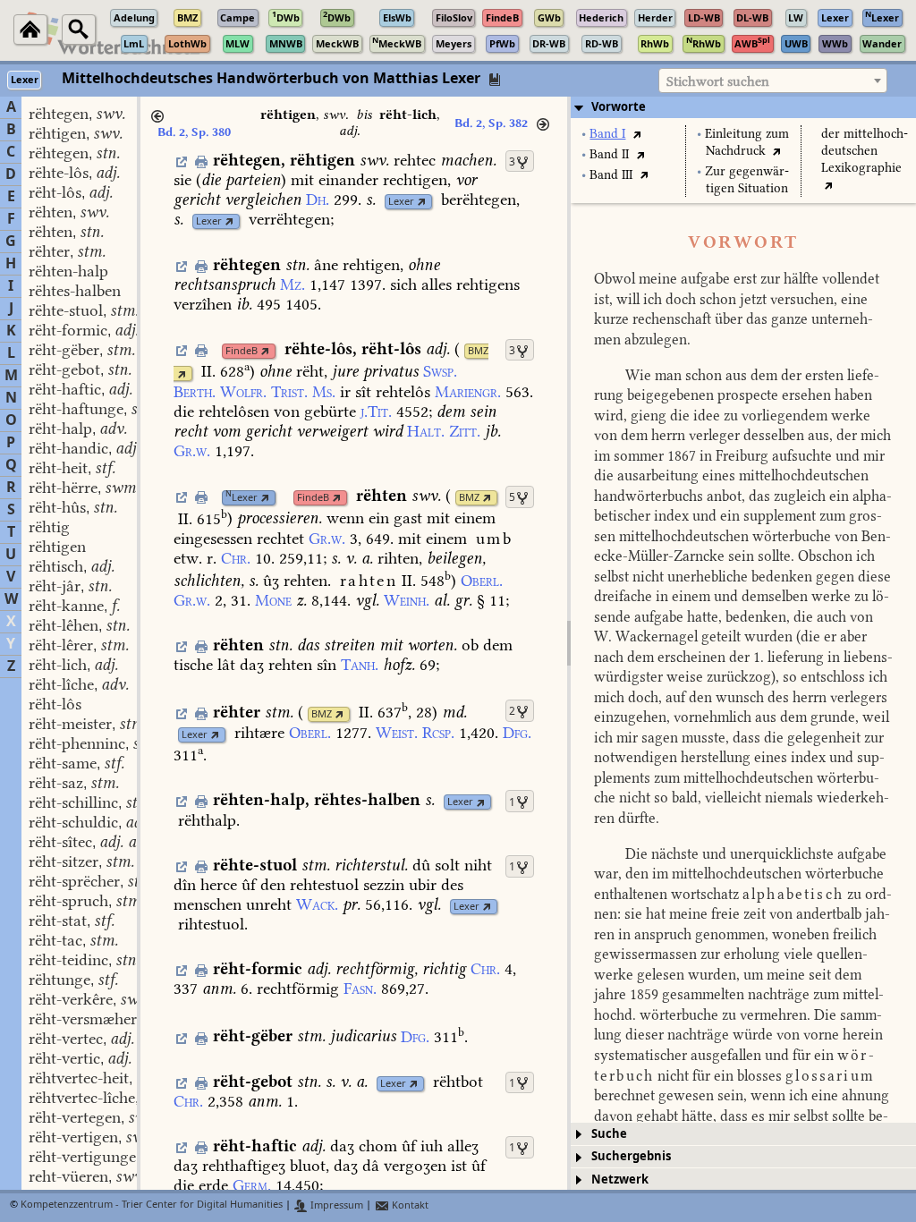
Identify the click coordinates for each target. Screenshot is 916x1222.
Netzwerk (620, 1179)
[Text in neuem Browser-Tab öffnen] (636, 133)
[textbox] (772, 81)
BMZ (478, 351)
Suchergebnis (631, 1156)
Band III (610, 174)
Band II (609, 154)
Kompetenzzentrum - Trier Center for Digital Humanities (152, 1205)
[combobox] (772, 80)
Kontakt (408, 1205)
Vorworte (618, 106)
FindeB (241, 351)
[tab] (743, 107)
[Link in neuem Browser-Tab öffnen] (421, 201)
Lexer (401, 201)
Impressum (335, 1205)
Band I (607, 133)
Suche (609, 1133)
